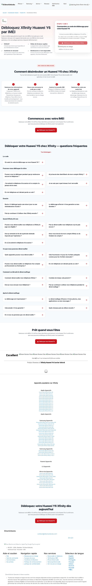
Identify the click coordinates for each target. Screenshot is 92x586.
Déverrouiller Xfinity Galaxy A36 (46, 450)
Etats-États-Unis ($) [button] (82, 4)
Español (71, 558)
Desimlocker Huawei (13, 12)
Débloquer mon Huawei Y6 (47, 130)
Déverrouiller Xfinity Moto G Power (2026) (46, 476)
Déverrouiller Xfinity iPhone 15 (46, 406)
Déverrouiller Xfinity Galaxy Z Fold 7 (46, 453)
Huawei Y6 (22, 12)
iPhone (20, 3)
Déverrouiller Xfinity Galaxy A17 (46, 452)
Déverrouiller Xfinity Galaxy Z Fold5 (46, 436)
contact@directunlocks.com (47, 534)
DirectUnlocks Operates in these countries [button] (17, 574)
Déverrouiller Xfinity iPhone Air (46, 410)
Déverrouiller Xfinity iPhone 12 (46, 401)
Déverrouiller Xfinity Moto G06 (46, 475)
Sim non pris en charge (54, 564)
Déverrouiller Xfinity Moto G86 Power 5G (46, 484)
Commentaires (10, 560)
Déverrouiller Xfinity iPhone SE (46, 392)
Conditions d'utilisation (31, 560)
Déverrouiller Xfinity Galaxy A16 (46, 442)
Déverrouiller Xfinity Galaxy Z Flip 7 (46, 455)
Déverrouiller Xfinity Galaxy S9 (46, 434)
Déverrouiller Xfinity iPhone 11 (46, 400)
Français (71, 562)
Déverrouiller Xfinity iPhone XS (46, 398)
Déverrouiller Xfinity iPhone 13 (46, 403)
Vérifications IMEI (53, 558)
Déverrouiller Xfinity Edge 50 (46, 485)
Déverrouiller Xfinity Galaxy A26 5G (46, 445)
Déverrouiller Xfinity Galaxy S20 (46, 427)
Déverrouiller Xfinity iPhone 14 (46, 404)
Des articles (9, 562)
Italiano (71, 564)
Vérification (55, 4)
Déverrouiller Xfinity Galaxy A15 (46, 439)
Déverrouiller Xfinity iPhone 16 (46, 407)
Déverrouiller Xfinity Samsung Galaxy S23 (46, 430)
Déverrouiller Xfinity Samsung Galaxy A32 (46, 422)
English (71, 556)
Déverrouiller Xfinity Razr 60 (46, 478)
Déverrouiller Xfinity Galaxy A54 (46, 433)
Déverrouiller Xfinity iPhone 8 (46, 395)
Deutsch (71, 566)
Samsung (29, 3)
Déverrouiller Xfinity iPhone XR (46, 397)
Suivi (65, 3)
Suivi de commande (12, 558)
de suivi (70, 538)
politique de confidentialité (32, 564)
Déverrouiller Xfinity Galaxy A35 (46, 441)
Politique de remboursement (32, 562)
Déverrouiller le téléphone (55, 556)
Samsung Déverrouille (54, 562)
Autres (38, 3)
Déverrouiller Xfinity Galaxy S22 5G (46, 428)
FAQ (7, 556)
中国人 (71, 569)
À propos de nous (29, 558)
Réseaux (46, 3)
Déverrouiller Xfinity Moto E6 (46, 473)
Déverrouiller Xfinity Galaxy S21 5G (46, 424)
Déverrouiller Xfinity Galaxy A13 (46, 425)
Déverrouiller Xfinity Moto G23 (46, 487)
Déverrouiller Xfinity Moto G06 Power (46, 479)
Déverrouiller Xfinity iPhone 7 (46, 393)
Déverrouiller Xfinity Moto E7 (46, 481)
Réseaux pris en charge (31, 556)
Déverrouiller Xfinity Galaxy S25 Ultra (46, 444)
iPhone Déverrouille (53, 560)
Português (72, 560)
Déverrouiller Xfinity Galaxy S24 (46, 438)
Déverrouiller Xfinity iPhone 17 (46, 409)
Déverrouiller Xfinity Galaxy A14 (46, 431)
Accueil (4, 12)
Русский (71, 568)
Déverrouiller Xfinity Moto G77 (46, 482)
